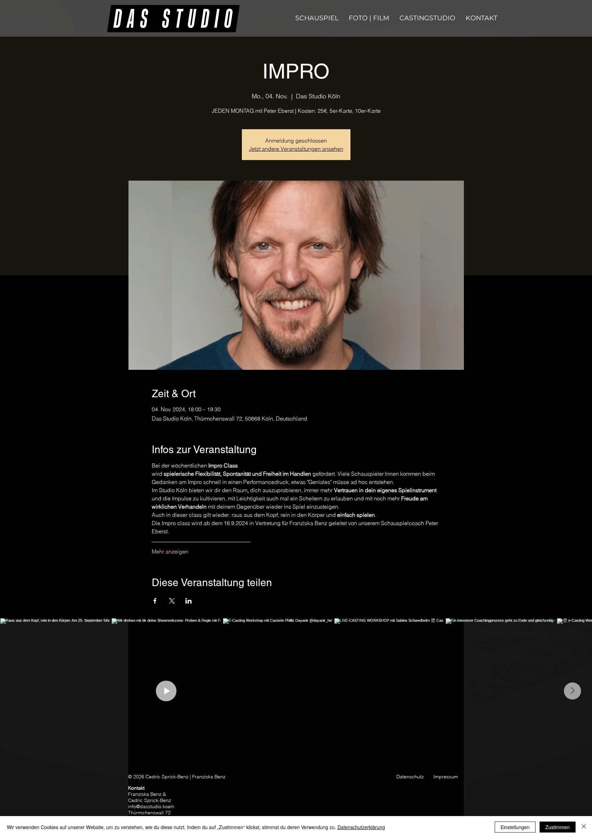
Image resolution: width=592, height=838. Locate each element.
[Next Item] (572, 691)
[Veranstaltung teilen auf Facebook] (155, 601)
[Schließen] (584, 827)
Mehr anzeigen (170, 551)
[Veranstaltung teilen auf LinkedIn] (188, 601)
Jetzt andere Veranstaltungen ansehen (296, 148)
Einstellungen (515, 827)
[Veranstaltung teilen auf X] (172, 601)
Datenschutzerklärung (361, 827)
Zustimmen (557, 827)
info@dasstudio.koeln (151, 806)
